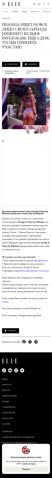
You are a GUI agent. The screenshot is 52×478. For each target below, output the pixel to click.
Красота (46, 12)
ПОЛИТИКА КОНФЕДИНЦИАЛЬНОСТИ (19, 443)
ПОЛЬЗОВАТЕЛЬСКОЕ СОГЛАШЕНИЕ (18, 437)
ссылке (5, 301)
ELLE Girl (6, 424)
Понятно (26, 469)
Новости (35, 12)
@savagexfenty (40, 260)
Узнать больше (29, 463)
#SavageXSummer (30, 270)
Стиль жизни (8, 407)
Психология (8, 412)
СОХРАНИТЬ (32, 64)
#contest (45, 270)
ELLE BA (5, 12)
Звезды (15, 12)
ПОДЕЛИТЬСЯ (13, 64)
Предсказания (9, 396)
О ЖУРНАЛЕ (7, 431)
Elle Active (7, 418)
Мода (24, 12)
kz (34, 4)
